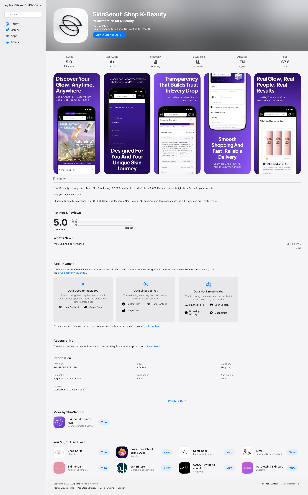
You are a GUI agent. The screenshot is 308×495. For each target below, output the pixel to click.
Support (121, 488)
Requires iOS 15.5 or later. (67, 378)
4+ (222, 378)
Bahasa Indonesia (291, 484)
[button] (23, 24)
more (214, 200)
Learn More (154, 326)
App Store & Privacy (87, 488)
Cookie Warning (107, 488)
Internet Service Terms (63, 488)
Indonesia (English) (270, 484)
